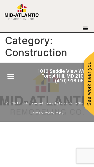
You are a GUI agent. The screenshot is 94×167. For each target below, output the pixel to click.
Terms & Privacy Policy (47, 113)
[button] (85, 28)
